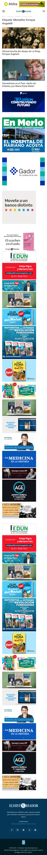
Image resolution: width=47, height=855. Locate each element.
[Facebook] (12, 830)
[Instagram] (17, 830)
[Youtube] (35, 830)
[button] (3, 11)
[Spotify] (23, 830)
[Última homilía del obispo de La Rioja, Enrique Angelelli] (23, 38)
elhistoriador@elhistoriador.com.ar (23, 824)
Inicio (3, 16)
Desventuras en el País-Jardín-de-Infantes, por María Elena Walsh (19, 84)
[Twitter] (29, 830)
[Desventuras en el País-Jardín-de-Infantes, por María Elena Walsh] (23, 70)
